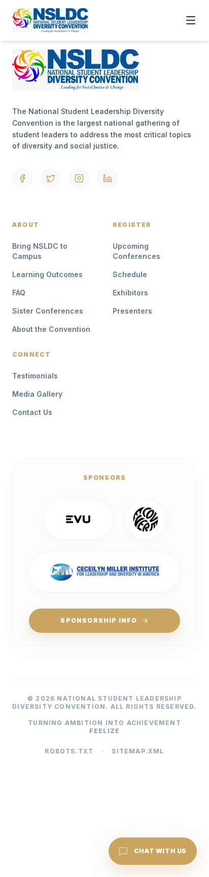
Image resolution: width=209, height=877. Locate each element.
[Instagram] (79, 178)
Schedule (130, 274)
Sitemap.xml (138, 751)
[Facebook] (22, 178)
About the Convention (51, 329)
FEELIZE (104, 731)
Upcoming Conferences (136, 251)
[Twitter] (51, 178)
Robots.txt (69, 751)
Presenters (132, 311)
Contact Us (32, 412)
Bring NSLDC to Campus (39, 251)
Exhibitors (130, 292)
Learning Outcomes (47, 274)
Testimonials (35, 375)
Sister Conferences (47, 311)
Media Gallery (37, 394)
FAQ (18, 292)
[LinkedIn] (107, 178)
